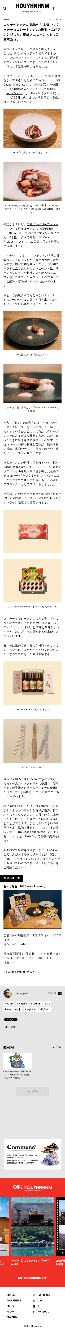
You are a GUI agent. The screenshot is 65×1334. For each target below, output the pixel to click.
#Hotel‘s (22, 1003)
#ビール (44, 1009)
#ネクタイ (30, 1009)
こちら (51, 863)
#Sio (47, 1003)
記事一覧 (52, 993)
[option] (32, 1231)
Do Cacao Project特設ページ (22, 971)
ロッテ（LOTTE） (29, 76)
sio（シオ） (14, 93)
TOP (5, 1027)
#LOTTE (36, 1003)
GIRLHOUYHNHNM (32, 1278)
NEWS (12, 1027)
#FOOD (9, 1003)
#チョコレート (13, 1009)
